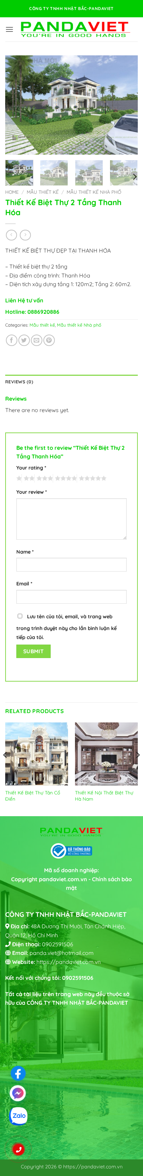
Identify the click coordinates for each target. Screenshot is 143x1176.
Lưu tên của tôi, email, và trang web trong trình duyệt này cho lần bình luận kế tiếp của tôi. (66, 626)
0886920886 (43, 311)
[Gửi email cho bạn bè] (36, 340)
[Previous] (16, 105)
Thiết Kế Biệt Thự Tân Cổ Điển (32, 796)
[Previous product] (25, 235)
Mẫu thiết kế (43, 192)
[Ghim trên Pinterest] (49, 340)
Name (25, 552)
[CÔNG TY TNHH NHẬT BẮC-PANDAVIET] (75, 29)
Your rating (31, 468)
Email (24, 584)
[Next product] (11, 235)
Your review (31, 492)
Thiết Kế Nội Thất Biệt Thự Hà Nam (104, 796)
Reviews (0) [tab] (19, 381)
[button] (9, 29)
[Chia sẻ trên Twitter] (24, 340)
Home (12, 192)
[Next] (126, 105)
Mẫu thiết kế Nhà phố (94, 192)
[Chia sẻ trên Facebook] (11, 340)
